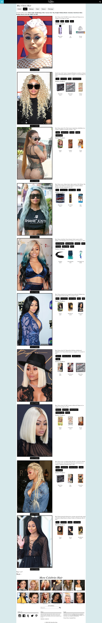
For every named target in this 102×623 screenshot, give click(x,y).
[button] (2, 1)
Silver (43, 12)
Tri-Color (58, 246)
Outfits (19, 9)
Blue (29, 14)
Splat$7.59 (81, 205)
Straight (57, 12)
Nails (37, 9)
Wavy (72, 21)
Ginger (57, 132)
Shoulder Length (76, 356)
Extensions (70, 12)
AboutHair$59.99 (60, 262)
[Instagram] (20, 617)
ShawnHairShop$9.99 (70, 262)
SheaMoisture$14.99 (70, 314)
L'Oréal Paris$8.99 (80, 314)
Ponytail (72, 132)
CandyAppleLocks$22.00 (80, 262)
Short (62, 21)
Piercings (50, 9)
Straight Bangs (38, 12)
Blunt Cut (32, 14)
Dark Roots (76, 12)
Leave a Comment (35, 69)
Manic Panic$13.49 (60, 37)
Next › (18, 574)
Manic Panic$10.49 (60, 94)
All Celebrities (51, 605)
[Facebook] (24, 617)
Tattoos (43, 9)
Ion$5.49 (70, 37)
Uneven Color (48, 12)
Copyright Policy (72, 618)
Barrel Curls (24, 14)
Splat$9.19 (60, 374)
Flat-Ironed (63, 522)
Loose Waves (64, 298)
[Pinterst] (36, 617)
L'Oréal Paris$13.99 (80, 486)
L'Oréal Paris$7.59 (70, 428)
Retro (57, 21)
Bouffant (18, 14)
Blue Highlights (69, 243)
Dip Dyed (77, 243)
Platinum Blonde (63, 12)
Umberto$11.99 (80, 94)
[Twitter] (32, 617)
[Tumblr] (28, 617)
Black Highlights (60, 243)
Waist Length (31, 12)
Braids (57, 467)
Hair (25, 9)
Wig (53, 12)
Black (81, 12)
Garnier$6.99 (60, 151)
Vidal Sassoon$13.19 (70, 374)
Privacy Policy (66, 618)
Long (69, 78)
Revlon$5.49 (70, 538)
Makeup (31, 9)
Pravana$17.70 (80, 37)
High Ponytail (65, 132)
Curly (57, 78)
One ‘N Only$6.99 (70, 205)
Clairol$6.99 (80, 151)
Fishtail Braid (64, 467)
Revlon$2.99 (80, 428)
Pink (37, 14)
